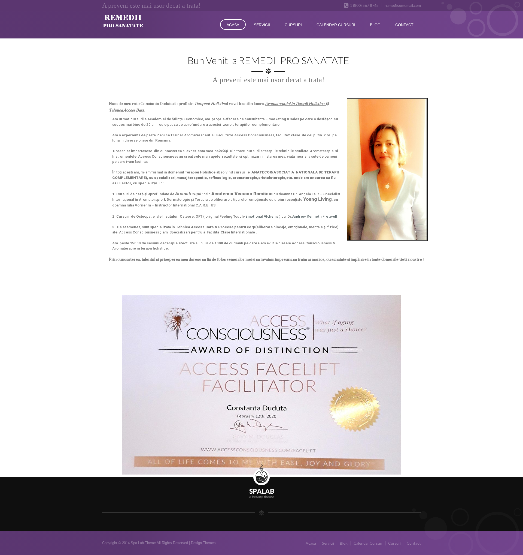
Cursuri (293, 25)
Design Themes (203, 543)
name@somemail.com (403, 5)
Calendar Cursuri (336, 25)
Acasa (233, 25)
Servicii (262, 25)
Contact (404, 25)
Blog (375, 25)
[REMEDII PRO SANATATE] (134, 24)
